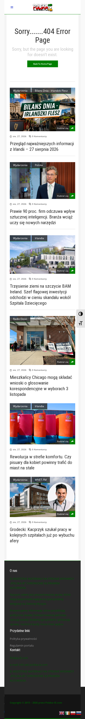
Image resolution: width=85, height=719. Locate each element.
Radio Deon (20, 319)
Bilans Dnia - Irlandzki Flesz (51, 90)
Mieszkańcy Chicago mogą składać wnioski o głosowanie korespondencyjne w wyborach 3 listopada (41, 386)
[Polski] (73, 713)
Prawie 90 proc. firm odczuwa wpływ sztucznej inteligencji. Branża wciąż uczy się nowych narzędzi (42, 217)
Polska (39, 165)
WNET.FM (41, 480)
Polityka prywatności (23, 639)
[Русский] (79, 713)
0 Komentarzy (39, 136)
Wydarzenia (20, 90)
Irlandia (39, 238)
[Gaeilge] (67, 713)
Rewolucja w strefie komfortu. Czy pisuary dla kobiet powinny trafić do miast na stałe (41, 462)
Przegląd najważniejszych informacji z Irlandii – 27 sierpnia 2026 (42, 146)
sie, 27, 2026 (19, 136)
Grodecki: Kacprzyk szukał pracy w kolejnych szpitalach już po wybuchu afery (42, 535)
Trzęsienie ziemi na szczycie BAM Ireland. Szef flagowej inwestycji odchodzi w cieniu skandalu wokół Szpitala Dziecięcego (40, 295)
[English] (62, 713)
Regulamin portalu (22, 645)
